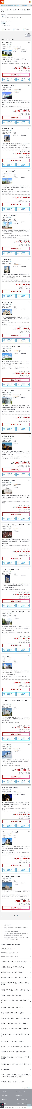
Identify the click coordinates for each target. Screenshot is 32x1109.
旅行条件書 (19, 1095)
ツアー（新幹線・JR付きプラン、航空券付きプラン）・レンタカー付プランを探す (15, 1075)
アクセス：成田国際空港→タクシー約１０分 (12, 106)
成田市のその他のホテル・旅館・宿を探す (14, 961)
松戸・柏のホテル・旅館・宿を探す (12, 1007)
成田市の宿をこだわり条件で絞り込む (12, 967)
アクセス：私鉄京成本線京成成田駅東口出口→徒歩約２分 (14, 280)
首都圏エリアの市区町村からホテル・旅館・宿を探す (15, 983)
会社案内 (4, 1091)
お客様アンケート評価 (6, 46)
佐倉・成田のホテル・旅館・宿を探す (12, 1013)
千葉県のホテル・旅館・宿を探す (11, 995)
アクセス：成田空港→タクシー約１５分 (11, 722)
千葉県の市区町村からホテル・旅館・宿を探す (15, 990)
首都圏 (17, 5)
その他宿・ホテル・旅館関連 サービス (12, 1082)
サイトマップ (5, 1099)
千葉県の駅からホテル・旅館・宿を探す (13, 1052)
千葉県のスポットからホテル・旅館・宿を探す (15, 1064)
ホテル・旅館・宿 (11, 5)
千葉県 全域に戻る (6, 25)
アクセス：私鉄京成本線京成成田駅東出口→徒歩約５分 (14, 589)
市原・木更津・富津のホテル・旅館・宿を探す (15, 1018)
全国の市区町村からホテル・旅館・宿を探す (14, 977)
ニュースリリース (20, 1091)
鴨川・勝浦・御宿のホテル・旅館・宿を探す (14, 1029)
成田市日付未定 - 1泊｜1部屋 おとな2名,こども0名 (12, 16)
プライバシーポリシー (21, 1099)
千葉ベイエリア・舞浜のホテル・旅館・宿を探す (15, 1001)
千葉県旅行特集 (23, 5)
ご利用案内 (4, 1103)
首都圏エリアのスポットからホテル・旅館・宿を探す (15, 1058)
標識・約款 (4, 1095)
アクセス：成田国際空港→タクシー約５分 (11, 765)
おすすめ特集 (5, 1069)
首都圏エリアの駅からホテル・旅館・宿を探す (15, 1046)
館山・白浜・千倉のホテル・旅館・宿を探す (14, 1023)
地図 (10, 44)
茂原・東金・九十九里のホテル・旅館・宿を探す (15, 1035)
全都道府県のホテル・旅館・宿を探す (12, 972)
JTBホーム (3, 5)
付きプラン (9, 79)
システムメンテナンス (21, 1103)
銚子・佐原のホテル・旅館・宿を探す (12, 1041)
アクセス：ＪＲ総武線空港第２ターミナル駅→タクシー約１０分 (15, 63)
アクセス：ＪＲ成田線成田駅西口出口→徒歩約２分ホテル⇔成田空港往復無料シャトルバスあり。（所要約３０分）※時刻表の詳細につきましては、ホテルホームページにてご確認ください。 (16, 149)
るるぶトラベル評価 (6, 48)
